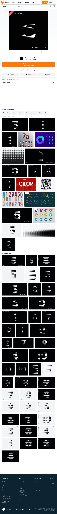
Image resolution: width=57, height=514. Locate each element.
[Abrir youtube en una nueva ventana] (29, 509)
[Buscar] (50, 6)
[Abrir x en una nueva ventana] (27, 509)
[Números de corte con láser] (12, 199)
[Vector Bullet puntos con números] (44, 215)
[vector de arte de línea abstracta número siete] (23, 343)
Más (33, 2)
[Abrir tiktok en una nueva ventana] (25, 509)
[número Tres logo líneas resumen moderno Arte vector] (28, 431)
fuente (47, 112)
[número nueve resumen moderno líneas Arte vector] (8, 330)
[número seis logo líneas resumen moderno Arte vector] (10, 419)
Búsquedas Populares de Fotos (22, 496)
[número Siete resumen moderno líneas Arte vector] (34, 171)
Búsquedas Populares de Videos (22, 500)
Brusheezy (4, 481)
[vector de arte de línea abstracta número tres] (15, 124)
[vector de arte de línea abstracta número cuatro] (15, 355)
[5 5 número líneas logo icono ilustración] (32, 274)
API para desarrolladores (6, 492)
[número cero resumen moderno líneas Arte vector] (8, 369)
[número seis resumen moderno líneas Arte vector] (34, 317)
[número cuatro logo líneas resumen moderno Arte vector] (46, 394)
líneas (14, 112)
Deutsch (51, 487)
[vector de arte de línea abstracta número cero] (14, 171)
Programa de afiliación (22, 487)
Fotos (13, 2)
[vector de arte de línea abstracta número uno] (42, 124)
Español (51, 483)
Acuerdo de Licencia (21, 482)
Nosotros (36, 487)
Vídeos (19, 2)
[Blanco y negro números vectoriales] (46, 184)
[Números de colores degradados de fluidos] (45, 139)
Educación (4, 489)
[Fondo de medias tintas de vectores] (13, 156)
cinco (8, 112)
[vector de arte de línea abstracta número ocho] (26, 382)
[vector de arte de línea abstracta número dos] (40, 156)
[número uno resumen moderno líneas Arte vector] (9, 139)
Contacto (36, 485)
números (21, 112)
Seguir (34, 59)
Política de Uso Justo (48, 510)
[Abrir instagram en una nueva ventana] (18, 509)
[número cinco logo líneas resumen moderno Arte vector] (46, 260)
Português (51, 485)
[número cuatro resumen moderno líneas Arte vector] (8, 184)
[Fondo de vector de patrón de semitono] (39, 230)
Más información (6, 82)
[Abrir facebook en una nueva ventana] (16, 509)
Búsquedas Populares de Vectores (22, 491)
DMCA (20, 485)
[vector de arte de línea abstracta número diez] (42, 355)
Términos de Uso (40, 509)
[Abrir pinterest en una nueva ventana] (22, 509)
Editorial (27, 2)
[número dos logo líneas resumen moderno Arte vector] (46, 443)
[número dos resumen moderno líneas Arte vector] (8, 244)
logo (27, 112)
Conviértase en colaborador (37, 489)
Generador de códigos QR (5, 502)
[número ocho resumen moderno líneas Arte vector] (48, 171)
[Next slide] (51, 113)
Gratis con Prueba (28, 64)
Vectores (7, 2)
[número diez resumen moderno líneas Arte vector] (22, 369)
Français (51, 489)
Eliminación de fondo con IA (5, 499)
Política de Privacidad (49, 509)
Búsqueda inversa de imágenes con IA (6, 495)
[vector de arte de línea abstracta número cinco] (17, 215)
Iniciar (50, 2)
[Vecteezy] (2, 2)
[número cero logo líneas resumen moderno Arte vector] (28, 443)
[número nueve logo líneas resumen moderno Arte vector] (46, 382)
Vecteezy (4, 483)
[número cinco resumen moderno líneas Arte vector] (11, 230)
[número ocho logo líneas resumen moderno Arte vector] (10, 456)
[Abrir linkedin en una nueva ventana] (20, 509)
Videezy (4, 485)
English (50, 481)
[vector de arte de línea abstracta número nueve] (45, 343)
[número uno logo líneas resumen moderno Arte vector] (28, 419)
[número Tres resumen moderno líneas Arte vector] (47, 274)
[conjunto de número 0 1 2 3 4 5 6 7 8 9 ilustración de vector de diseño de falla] (26, 139)
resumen (34, 112)
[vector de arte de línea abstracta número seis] (15, 303)
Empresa (4, 487)
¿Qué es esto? (15, 79)
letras (40, 112)
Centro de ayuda (36, 482)
